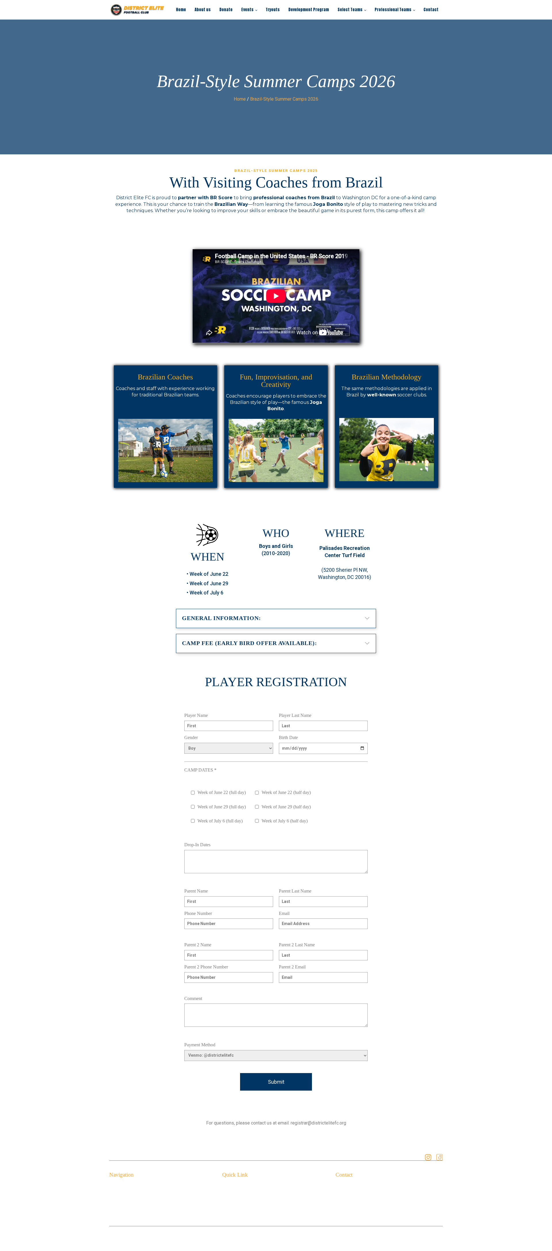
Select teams (122, 1214)
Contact (430, 10)
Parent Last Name (295, 891)
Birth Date (288, 737)
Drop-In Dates (197, 844)
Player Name (196, 715)
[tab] (276, 617)
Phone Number (198, 913)
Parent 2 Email (292, 966)
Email (284, 913)
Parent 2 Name (197, 944)
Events (247, 10)
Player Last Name (295, 715)
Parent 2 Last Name (297, 944)
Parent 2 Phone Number (206, 966)
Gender (191, 737)
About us (203, 10)
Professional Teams (393, 10)
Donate (226, 10)
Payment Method (199, 1044)
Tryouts (273, 10)
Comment (193, 998)
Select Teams (350, 10)
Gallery (229, 1205)
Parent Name (196, 891)
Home (181, 10)
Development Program (308, 10)
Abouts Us (119, 1196)
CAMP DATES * (200, 770)
